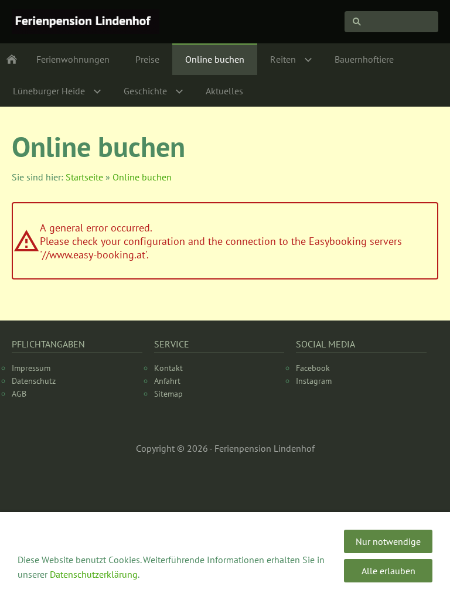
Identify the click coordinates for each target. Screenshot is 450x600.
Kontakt (168, 368)
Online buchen (142, 177)
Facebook (313, 368)
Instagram (314, 381)
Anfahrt (167, 381)
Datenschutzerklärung (94, 574)
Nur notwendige (388, 541)
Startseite (84, 177)
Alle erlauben (388, 571)
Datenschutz (34, 381)
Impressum (31, 368)
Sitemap (168, 393)
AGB (19, 393)
